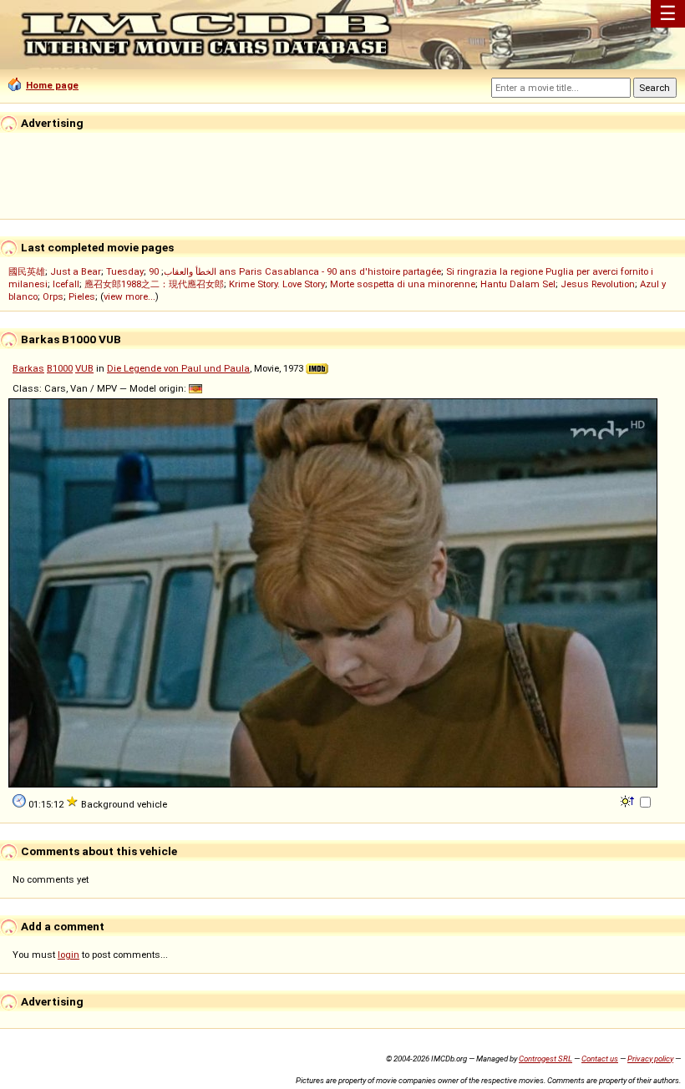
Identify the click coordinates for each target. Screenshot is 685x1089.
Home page (52, 85)
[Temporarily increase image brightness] (629, 800)
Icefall (66, 284)
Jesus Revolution (598, 284)
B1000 (60, 368)
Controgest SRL (545, 1058)
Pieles (81, 296)
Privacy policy (650, 1058)
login (68, 954)
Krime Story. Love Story (277, 284)
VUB (84, 368)
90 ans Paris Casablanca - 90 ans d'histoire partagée (295, 271)
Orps (53, 296)
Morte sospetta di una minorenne (402, 284)
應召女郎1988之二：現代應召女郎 (154, 284)
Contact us (599, 1058)
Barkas (28, 368)
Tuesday (125, 271)
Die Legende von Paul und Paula (178, 368)
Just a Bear (75, 271)
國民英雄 (26, 271)
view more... (129, 296)
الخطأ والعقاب (190, 271)
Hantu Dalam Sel (518, 284)
